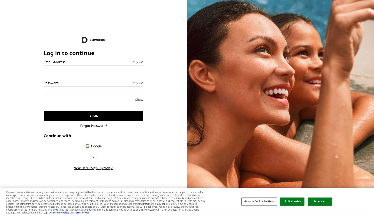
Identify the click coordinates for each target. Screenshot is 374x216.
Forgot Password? (93, 126)
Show (139, 100)
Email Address (93, 62)
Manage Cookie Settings (259, 201)
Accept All (319, 201)
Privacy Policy (61, 212)
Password (93, 83)
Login (93, 116)
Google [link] (96, 146)
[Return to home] (93, 40)
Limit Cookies (292, 201)
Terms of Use (82, 212)
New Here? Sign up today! (93, 168)
